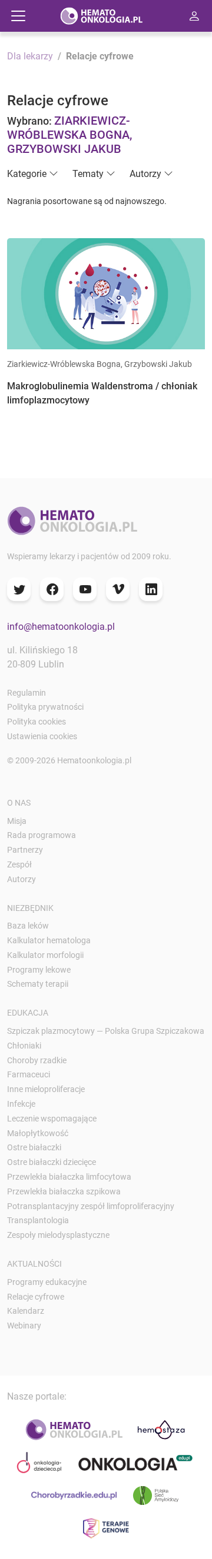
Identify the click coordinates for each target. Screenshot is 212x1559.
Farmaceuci (28, 1074)
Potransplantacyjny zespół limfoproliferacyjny (90, 1206)
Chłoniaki (24, 1045)
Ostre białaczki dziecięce (51, 1162)
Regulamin (26, 692)
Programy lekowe (39, 969)
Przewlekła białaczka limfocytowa (69, 1176)
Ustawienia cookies (42, 736)
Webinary (24, 1325)
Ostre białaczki (34, 1147)
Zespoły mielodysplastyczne (58, 1235)
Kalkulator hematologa (49, 940)
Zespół (19, 864)
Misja (16, 821)
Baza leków (28, 925)
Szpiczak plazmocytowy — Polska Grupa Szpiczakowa (105, 1031)
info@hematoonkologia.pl (61, 626)
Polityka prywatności (45, 707)
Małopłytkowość (37, 1133)
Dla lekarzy (30, 56)
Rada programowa (41, 835)
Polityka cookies (36, 721)
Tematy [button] (88, 173)
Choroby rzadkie (37, 1060)
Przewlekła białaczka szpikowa (64, 1191)
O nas (19, 802)
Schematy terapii (37, 984)
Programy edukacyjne (47, 1282)
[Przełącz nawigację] (18, 16)
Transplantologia (38, 1220)
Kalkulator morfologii (45, 955)
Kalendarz (25, 1311)
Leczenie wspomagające (52, 1118)
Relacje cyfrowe (35, 1296)
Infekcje (21, 1104)
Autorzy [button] (145, 173)
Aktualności (34, 1263)
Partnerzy (25, 849)
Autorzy (21, 879)
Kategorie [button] (27, 173)
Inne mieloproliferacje (46, 1089)
